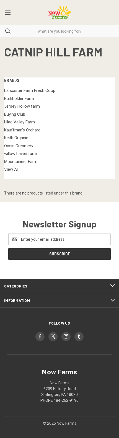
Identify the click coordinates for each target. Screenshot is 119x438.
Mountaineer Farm (20, 161)
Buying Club (14, 114)
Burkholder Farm (19, 98)
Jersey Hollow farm (22, 106)
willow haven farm (20, 153)
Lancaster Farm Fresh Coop (29, 90)
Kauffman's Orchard (22, 130)
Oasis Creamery (18, 145)
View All (11, 169)
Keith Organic (16, 137)
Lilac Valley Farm (19, 122)
